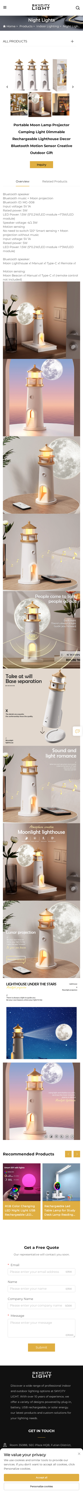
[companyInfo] (42, 7)
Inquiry (41, 164)
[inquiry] (77, 731)
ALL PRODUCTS (15, 41)
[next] (72, 87)
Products (25, 26)
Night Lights (72, 26)
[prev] (7, 87)
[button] (68, 1154)
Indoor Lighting (47, 26)
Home (11, 26)
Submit (41, 1347)
